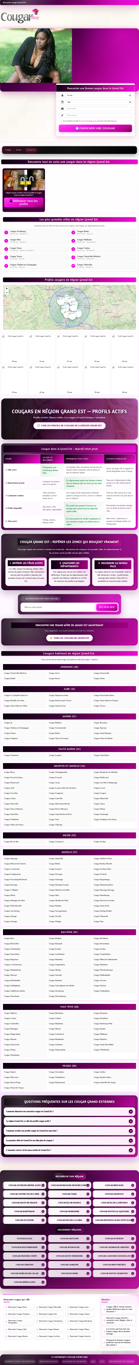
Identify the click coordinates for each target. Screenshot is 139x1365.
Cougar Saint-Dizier (101, 755)
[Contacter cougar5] (61, 301)
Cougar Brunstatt (100, 1013)
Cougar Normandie (69, 1211)
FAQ (93, 1362)
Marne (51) (69, 716)
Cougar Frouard (55, 777)
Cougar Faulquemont (12, 874)
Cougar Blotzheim (56, 1013)
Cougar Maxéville (11, 804)
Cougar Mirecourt (11, 1077)
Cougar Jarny (54, 783)
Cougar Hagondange (102, 879)
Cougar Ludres (10, 798)
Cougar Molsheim (101, 965)
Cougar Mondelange (102, 895)
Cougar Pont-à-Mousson (58, 809)
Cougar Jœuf (9, 788)
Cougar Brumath (55, 944)
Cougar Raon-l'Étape (12, 1082)
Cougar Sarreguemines (58, 911)
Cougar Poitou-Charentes (114, 1273)
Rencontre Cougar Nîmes (79, 1329)
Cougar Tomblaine (11, 819)
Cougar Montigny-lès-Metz (14, 900)
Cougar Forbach (100, 874)
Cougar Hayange (10, 885)
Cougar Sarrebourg (11, 911)
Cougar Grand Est (114, 1194)
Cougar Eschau (100, 949)
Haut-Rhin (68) (69, 1006)
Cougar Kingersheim (12, 1034)
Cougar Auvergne (114, 1239)
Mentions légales (49, 1362)
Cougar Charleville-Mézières (15, 673)
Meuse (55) (69, 835)
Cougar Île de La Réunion (114, 1203)
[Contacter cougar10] (78, 313)
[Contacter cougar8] (67, 314)
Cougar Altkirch (10, 1013)
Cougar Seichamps (101, 814)
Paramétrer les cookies (121, 1362)
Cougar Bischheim (101, 938)
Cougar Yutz (98, 921)
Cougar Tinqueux (11, 738)
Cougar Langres (55, 755)
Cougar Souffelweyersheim (14, 991)
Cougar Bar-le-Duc (11, 842)
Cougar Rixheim (100, 1039)
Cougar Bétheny (55, 723)
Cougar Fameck (55, 869)
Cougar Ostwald (55, 975)
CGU (102, 1362)
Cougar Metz (54, 895)
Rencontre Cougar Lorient (49, 1336)
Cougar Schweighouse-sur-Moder (62, 986)
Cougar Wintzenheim (57, 1050)
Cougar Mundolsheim (12, 970)
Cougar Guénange (56, 879)
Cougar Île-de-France (69, 1203)
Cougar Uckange (10, 921)
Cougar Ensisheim (101, 1018)
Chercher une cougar (97, 128)
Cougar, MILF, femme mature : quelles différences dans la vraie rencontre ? (119, 1309)
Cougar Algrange (11, 858)
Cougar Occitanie (24, 1220)
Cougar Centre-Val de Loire (24, 1194)
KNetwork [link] (114, 121)
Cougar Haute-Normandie (69, 1256)
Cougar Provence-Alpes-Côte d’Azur (114, 1220)
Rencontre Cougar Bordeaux (81, 1321)
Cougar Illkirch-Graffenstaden (105, 959)
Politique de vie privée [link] (94, 121)
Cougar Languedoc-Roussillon (114, 1256)
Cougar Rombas (55, 906)
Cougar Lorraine (70, 1265)
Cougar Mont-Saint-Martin (59, 804)
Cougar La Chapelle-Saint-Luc (16, 695)
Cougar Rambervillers (102, 1077)
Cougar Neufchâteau (57, 1077)
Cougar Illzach (55, 1029)
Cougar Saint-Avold (101, 906)
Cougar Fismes (10, 733)
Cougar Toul (54, 819)
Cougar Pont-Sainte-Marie (104, 695)
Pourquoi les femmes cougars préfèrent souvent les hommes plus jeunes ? (118, 1342)
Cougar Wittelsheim (101, 1050)
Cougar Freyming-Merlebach (15, 879)
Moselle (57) (69, 852)
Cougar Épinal (10, 1072)
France (18, 150)
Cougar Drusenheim (101, 944)
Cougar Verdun (100, 842)
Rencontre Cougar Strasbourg (50, 1321)
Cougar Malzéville (101, 798)
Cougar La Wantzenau (13, 965)
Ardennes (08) (69, 666)
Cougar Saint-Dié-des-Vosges (105, 1082)
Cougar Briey (9, 772)
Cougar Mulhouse (101, 1034)
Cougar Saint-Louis (11, 1045)
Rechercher (107, 607)
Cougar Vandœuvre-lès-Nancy (105, 819)
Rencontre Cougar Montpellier (15, 1322)
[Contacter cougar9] (72, 316)
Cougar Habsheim (56, 1024)
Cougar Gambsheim (56, 954)
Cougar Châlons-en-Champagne (16, 728)
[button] (7, 288)
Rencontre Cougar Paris (17, 1307)
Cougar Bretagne (114, 1185)
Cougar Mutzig (55, 970)
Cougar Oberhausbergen (103, 970)
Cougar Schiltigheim (12, 986)
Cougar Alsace (24, 1239)
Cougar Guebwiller (11, 1024)
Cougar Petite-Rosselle (13, 906)
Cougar (8, 150)
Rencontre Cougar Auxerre (80, 1336)
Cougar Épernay (100, 728)
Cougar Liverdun (11, 793)
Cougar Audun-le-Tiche (103, 858)
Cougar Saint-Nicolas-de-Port (60, 814)
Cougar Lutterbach (56, 1034)
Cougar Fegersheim (11, 954)
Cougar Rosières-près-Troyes (60, 700)
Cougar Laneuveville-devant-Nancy (62, 788)
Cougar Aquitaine (69, 1239)
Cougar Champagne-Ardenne (114, 1247)
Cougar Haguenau (11, 959)
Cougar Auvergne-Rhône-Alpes (25, 1185)
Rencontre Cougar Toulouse (19, 1314)
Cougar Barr (9, 938)
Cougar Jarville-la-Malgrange (105, 783)
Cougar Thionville (101, 916)
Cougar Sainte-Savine (57, 706)
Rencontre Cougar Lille (17, 1329)
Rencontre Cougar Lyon (79, 1307)
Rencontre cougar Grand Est (14, 2)
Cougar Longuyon (56, 793)
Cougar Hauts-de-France (24, 1203)
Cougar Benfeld (55, 938)
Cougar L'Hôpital (11, 890)
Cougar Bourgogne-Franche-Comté (69, 1185)
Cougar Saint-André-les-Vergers (106, 700)
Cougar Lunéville (56, 798)
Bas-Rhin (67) (69, 932)
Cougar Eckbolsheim (12, 949)
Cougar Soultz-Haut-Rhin (103, 1045)
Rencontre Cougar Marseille (50, 1307)
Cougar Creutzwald (11, 869)
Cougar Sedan (99, 678)
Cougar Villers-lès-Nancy (14, 825)
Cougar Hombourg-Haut (103, 885)
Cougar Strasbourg (56, 991)
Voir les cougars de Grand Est (71, 638)
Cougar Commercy (56, 842)
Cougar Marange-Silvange (104, 890)
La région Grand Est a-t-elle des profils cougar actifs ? (68, 1121)
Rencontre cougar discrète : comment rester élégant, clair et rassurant (119, 1320)
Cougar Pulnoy (99, 809)
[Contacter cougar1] (73, 307)
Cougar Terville (55, 916)
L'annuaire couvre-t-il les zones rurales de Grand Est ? (68, 1150)
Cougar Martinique (24, 1211)
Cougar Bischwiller (11, 944)
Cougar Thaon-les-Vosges (14, 1088)
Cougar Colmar (55, 1018)
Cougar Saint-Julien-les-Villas (15, 706)
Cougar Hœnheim (56, 959)
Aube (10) (69, 688)
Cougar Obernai (10, 975)
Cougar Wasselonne (11, 996)
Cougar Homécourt (11, 783)
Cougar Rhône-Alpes (24, 1282)
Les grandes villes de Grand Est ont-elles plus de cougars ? (68, 1140)
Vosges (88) (69, 1065)
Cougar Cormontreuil (57, 728)
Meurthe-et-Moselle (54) (69, 765)
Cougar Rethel (9, 678)
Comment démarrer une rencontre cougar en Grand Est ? (68, 1111)
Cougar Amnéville (56, 858)
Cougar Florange (55, 874)
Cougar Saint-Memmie (102, 733)
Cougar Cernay (10, 1018)
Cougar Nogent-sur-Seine (58, 695)
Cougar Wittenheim (11, 1055)
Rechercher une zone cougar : (42, 599)
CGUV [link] (82, 121)
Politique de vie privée (74, 1362)
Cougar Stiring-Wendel (103, 911)
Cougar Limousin (25, 1265)
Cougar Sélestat (100, 986)
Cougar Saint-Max (11, 814)
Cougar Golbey (100, 1072)
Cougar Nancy (99, 804)
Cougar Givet (54, 673)
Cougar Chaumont (11, 755)
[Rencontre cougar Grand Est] (20, 17)
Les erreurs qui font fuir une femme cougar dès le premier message (118, 1331)
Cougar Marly (9, 895)
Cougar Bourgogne (69, 1247)
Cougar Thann (9, 1050)
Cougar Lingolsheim (57, 965)
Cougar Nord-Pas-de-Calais (25, 1273)
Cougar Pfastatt (10, 1039)
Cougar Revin (54, 678)
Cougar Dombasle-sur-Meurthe (106, 772)
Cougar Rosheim (55, 980)
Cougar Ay (8, 723)
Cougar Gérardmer (56, 1072)
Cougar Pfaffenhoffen (102, 975)
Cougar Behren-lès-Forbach (15, 864)
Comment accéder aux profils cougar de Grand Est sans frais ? (68, 1131)
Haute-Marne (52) (69, 749)
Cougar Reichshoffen (12, 980)
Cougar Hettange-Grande (59, 885)
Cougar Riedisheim (56, 1039)
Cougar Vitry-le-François (59, 738)
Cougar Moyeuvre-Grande (104, 900)
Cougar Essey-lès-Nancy (13, 777)
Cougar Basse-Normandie (25, 1247)
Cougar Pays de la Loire (69, 1220)
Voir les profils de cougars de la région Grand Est (71, 426)
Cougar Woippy (55, 921)
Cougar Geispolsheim (102, 954)
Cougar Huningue (11, 1029)
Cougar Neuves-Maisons (13, 809)
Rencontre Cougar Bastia (18, 1336)
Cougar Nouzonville (101, 673)
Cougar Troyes (99, 706)
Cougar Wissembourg (57, 996)
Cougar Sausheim (56, 1045)
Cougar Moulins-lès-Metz (58, 900)
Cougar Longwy (100, 793)
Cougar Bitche (54, 864)
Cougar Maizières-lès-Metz (59, 890)
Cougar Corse (69, 1194)
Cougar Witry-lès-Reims (103, 738)
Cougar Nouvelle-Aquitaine (114, 1211)
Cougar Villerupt (55, 825)
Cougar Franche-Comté (24, 1256)
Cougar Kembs (99, 1029)
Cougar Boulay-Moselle (103, 864)
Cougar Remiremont (57, 1082)
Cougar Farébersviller (102, 869)
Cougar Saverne (100, 980)
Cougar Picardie (69, 1273)
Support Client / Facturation (20, 1362)
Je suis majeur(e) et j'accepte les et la (90, 121)
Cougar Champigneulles (58, 772)
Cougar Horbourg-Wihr (103, 1024)
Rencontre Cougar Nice (48, 1314)
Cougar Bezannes (100, 723)
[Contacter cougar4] (67, 299)
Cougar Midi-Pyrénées (114, 1265)
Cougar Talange (10, 916)
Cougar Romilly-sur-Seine (14, 700)
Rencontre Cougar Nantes (80, 1314)
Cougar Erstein (55, 949)
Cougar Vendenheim (101, 991)
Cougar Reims (54, 733)
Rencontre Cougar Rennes (49, 1329)
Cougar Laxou (99, 788)
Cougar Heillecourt (101, 777)
